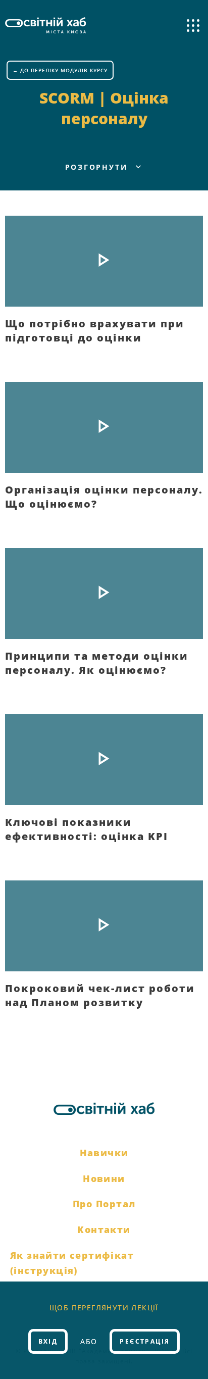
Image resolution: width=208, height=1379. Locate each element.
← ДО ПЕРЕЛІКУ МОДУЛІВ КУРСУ (60, 70)
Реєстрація (145, 1341)
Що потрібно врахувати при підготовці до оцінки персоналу (94, 330)
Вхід (48, 1341)
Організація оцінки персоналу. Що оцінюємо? (104, 496)
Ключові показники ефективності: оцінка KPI (86, 829)
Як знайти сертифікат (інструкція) (72, 1263)
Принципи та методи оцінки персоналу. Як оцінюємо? (96, 662)
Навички (104, 1153)
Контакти (103, 1229)
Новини (104, 1178)
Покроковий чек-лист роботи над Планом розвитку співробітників (100, 995)
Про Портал (104, 1204)
